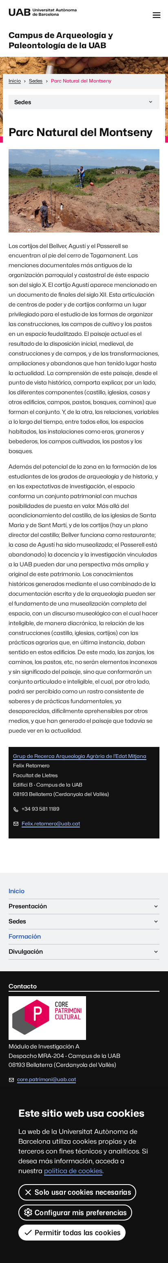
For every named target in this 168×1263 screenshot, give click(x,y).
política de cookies (73, 1171)
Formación (25, 936)
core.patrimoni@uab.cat (46, 1079)
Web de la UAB (43, 15)
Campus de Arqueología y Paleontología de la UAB (61, 40)
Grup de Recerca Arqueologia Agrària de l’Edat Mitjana (79, 756)
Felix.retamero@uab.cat (51, 823)
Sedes (22, 103)
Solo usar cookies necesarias (83, 1192)
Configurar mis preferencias (81, 1212)
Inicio (16, 890)
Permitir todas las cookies (78, 1232)
